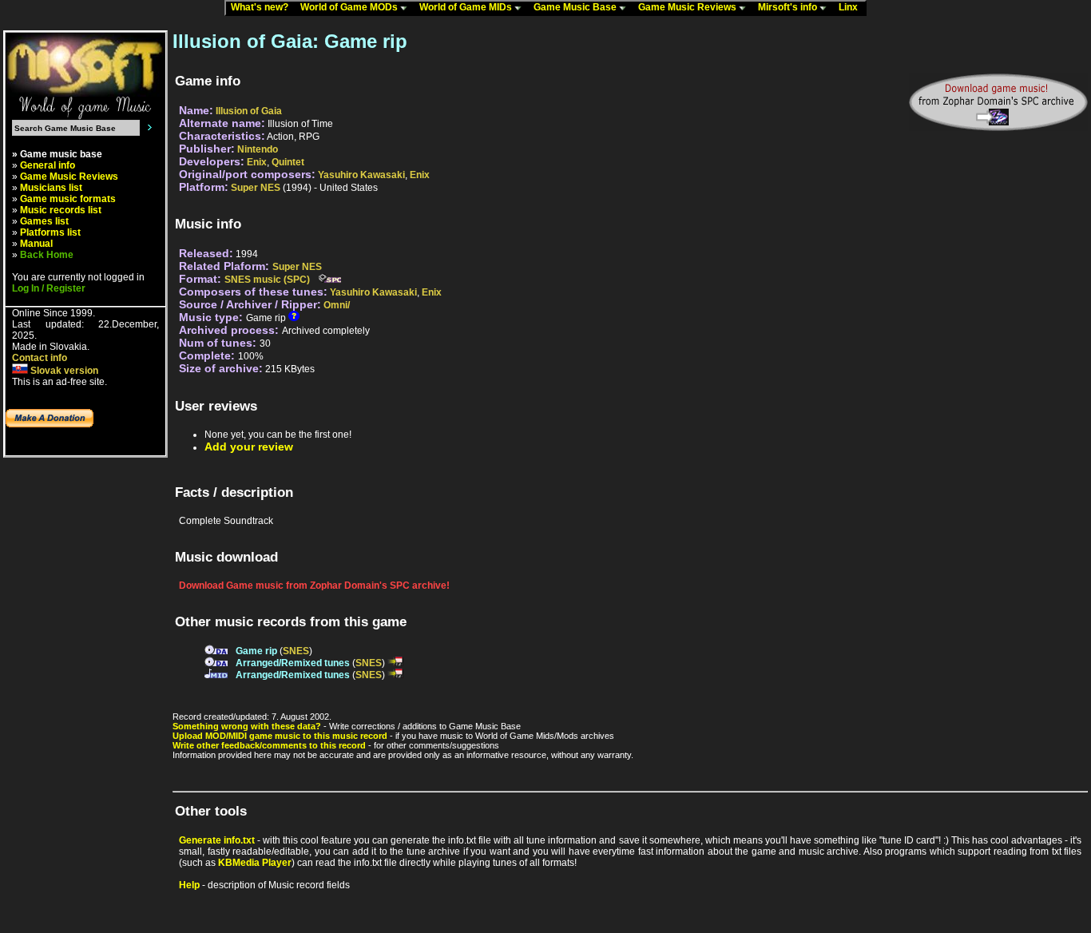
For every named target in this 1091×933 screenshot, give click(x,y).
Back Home (46, 254)
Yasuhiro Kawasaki (361, 175)
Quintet (288, 162)
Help (189, 885)
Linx (852, 7)
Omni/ (336, 305)
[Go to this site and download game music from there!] (998, 102)
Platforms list (50, 232)
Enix (257, 162)
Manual (36, 243)
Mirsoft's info (788, 7)
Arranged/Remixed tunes (293, 663)
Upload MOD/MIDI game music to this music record (280, 735)
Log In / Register (48, 288)
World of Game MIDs (466, 7)
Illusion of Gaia (249, 111)
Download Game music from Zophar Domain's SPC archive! (314, 585)
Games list (44, 221)
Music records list (60, 210)
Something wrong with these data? (247, 726)
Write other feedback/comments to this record (269, 745)
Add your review (248, 446)
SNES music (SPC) (267, 279)
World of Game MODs (350, 7)
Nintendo (257, 149)
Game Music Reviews (688, 7)
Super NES (255, 187)
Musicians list (51, 187)
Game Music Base (576, 7)
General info (47, 165)
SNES (296, 651)
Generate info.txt (217, 840)
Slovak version (63, 370)
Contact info (39, 357)
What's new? (263, 7)
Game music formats (68, 198)
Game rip (256, 651)
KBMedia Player (255, 862)
